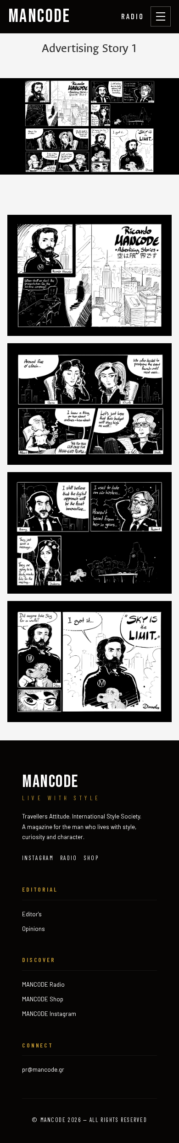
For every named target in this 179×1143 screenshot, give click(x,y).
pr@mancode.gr (43, 1069)
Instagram (38, 857)
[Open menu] (161, 16)
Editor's (32, 914)
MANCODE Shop (42, 999)
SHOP (91, 857)
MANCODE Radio (43, 984)
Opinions (33, 928)
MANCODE (39, 16)
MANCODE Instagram (49, 1013)
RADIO (132, 16)
